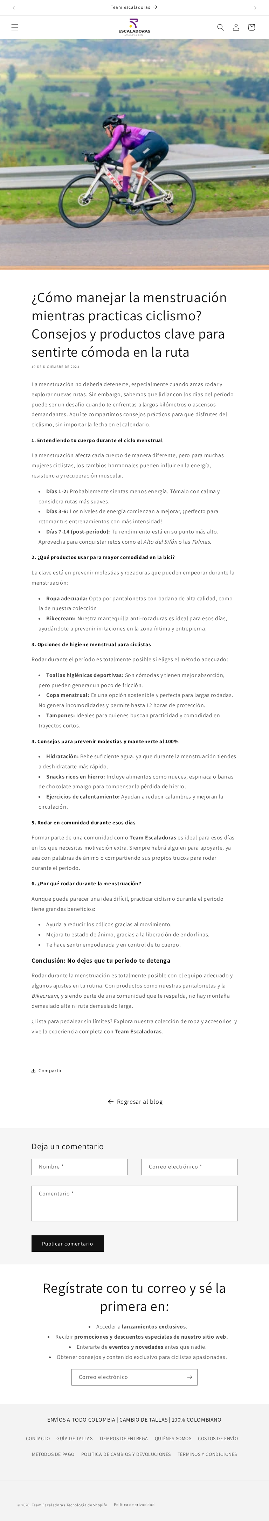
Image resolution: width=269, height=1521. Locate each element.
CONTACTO (38, 1438)
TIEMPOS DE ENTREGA (123, 1438)
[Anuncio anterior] (13, 7)
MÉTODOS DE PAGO (53, 1454)
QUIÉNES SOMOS (173, 1438)
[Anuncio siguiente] (255, 7)
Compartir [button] (50, 1070)
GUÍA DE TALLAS (74, 1438)
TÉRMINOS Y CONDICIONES (207, 1454)
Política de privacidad (134, 1504)
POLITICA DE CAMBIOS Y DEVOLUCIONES (126, 1454)
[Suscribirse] (189, 1377)
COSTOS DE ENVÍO (218, 1438)
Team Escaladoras (49, 1504)
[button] (14, 27)
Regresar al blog (140, 1101)
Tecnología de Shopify (87, 1504)
